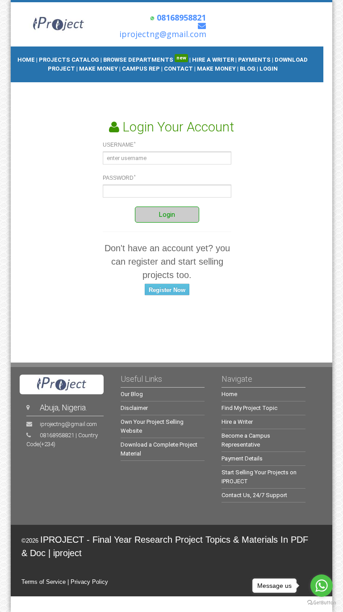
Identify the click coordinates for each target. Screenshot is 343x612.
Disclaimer (134, 408)
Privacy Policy (89, 581)
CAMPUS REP (141, 68)
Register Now (167, 290)
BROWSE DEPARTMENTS (144, 59)
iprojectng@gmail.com (68, 424)
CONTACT (178, 68)
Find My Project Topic (249, 408)
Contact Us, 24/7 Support (254, 495)
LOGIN (268, 68)
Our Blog (132, 394)
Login (167, 215)
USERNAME (119, 144)
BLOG (248, 68)
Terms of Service (43, 581)
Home (229, 394)
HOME (26, 59)
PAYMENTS (254, 59)
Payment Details (242, 458)
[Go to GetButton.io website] (321, 603)
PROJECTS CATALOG (69, 59)
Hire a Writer (237, 421)
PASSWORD (119, 177)
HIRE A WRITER (213, 59)
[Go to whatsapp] (321, 585)
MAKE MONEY (99, 68)
